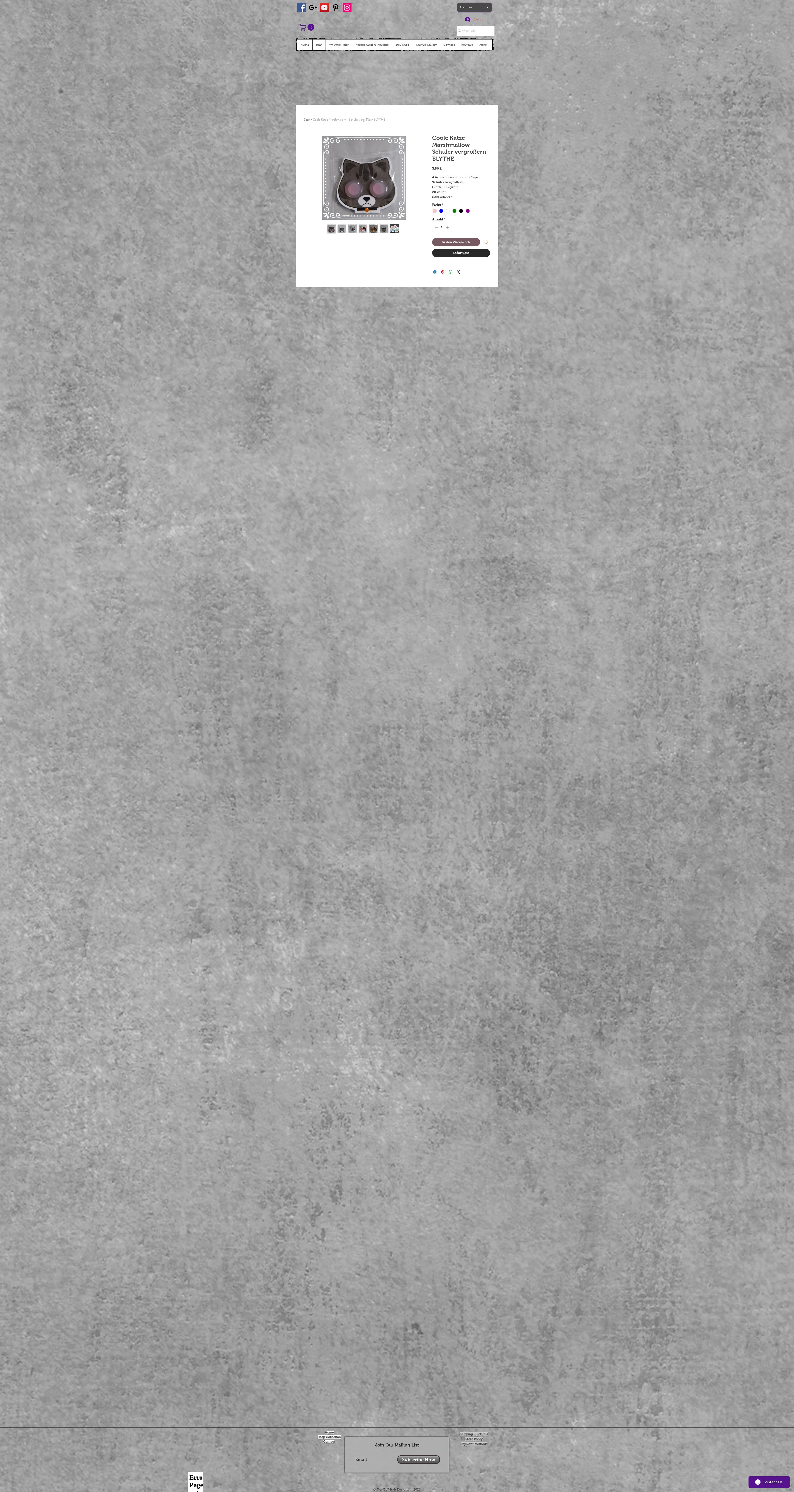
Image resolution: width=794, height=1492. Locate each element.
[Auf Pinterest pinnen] (442, 271)
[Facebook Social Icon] (301, 7)
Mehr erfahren (442, 197)
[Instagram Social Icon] (347, 7)
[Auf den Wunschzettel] (486, 242)
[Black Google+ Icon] (313, 7)
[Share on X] (458, 271)
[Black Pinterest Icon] (335, 7)
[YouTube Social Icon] (324, 7)
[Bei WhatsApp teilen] (450, 271)
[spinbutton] (442, 227)
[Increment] (448, 227)
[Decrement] (436, 227)
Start (307, 119)
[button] (307, 27)
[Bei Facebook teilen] (434, 271)
